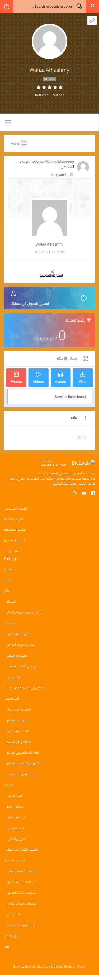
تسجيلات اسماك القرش (21, 903)
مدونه (8, 569)
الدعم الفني (13, 677)
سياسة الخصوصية (15, 529)
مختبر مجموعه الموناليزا (21, 645)
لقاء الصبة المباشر (17, 720)
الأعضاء (11, 601)
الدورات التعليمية (14, 519)
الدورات (8, 785)
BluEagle (39, 966)
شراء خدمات (11, 936)
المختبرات (9, 623)
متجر (7, 946)
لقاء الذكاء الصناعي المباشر (23, 752)
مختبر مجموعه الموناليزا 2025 (24, 612)
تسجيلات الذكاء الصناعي (21, 893)
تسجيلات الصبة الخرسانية (22, 871)
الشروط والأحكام (14, 540)
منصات (8, 580)
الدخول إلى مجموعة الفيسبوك (25, 688)
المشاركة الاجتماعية (51, 275)
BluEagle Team (75, 966)
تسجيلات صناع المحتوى (21, 882)
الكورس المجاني (16, 839)
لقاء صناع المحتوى (18, 731)
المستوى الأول (16, 817)
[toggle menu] (8, 122)
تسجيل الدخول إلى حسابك (30, 303)
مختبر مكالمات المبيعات (21, 666)
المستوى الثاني (15, 828)
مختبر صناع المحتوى (18, 634)
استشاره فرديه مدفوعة (21, 774)
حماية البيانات (12, 551)
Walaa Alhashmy (60, 162)
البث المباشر (11, 698)
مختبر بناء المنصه (17, 655)
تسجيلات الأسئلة (14, 860)
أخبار (6, 591)
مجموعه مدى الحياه (19, 709)
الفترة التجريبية (15, 796)
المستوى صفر (15, 806)
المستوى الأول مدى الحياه (22, 849)
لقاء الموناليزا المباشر (19, 742)
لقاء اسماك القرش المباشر (23, 763)
